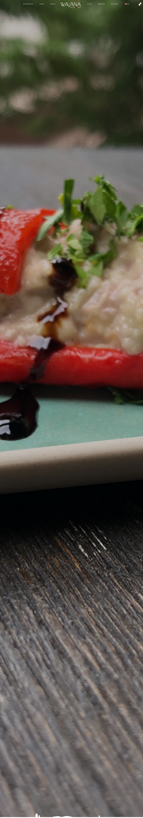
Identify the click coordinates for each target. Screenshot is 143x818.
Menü (42, 4)
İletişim (114, 4)
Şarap (53, 4)
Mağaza (101, 4)
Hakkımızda (28, 4)
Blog (89, 4)
